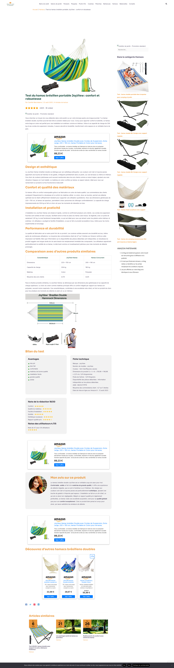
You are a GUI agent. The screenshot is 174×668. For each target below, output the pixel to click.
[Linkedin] (38, 604)
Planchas (98, 4)
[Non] (172, 665)
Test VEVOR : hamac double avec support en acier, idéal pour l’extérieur (39, 647)
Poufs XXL (82, 4)
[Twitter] (30, 604)
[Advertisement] (87, 25)
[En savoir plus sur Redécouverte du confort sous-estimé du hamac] (95, 626)
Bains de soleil (44, 4)
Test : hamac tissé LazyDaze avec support (131, 210)
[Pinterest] (34, 604)
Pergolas (74, 4)
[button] (166, 4)
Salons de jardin (56, 4)
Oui (124, 665)
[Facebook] (26, 604)
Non (129, 665)
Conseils (132, 4)
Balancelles (123, 4)
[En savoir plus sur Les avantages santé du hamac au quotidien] (68, 626)
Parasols (66, 4)
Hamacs (115, 4)
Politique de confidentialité (141, 665)
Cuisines (91, 4)
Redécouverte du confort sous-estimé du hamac (93, 636)
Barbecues (106, 4)
